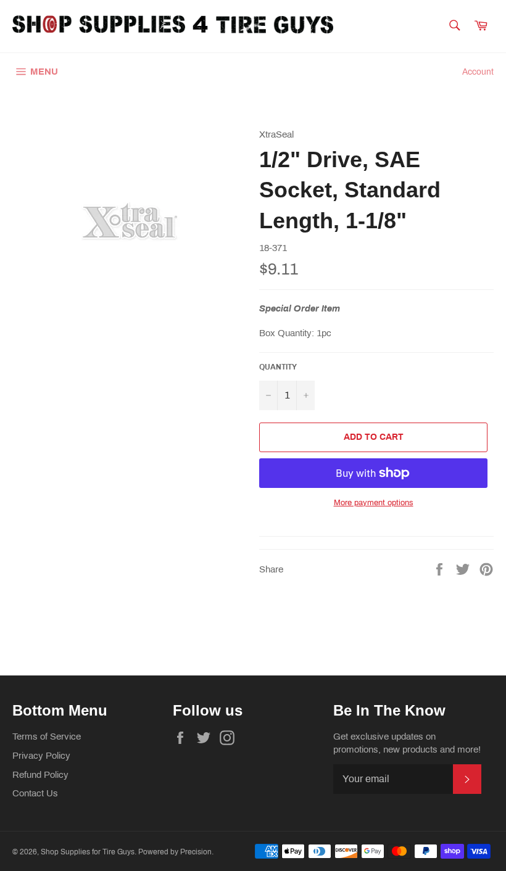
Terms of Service (46, 736)
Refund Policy (40, 775)
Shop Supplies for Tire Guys (88, 852)
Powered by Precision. (176, 852)
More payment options (373, 502)
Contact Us (35, 793)
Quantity (278, 367)
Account (478, 71)
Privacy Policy (41, 756)
